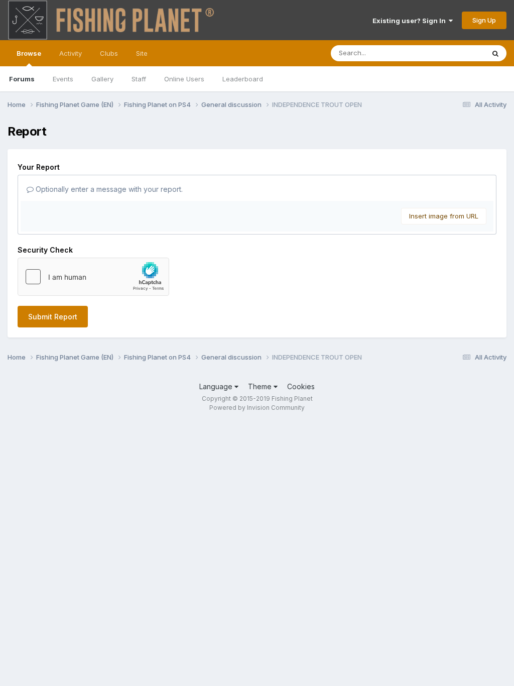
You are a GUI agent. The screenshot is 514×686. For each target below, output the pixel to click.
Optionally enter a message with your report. (108, 189)
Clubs (109, 53)
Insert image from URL (443, 216)
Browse (29, 53)
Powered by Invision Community (257, 407)
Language (216, 386)
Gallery (102, 79)
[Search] (495, 53)
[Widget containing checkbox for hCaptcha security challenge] (93, 277)
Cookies (301, 386)
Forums (22, 79)
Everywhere (453, 53)
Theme (261, 386)
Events (63, 79)
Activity (70, 53)
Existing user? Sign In (410, 21)
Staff (139, 79)
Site (142, 53)
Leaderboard (242, 79)
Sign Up (484, 20)
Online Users (184, 79)
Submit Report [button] (52, 316)
